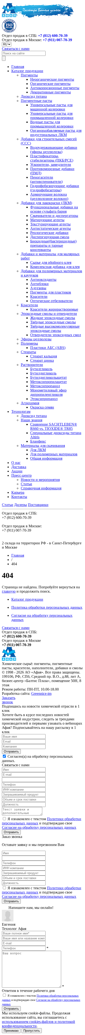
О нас (16, 463)
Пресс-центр (21, 475)
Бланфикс (38, 441)
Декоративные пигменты (50, 92)
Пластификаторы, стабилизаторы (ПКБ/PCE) (51, 158)
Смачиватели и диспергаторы (54, 216)
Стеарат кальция (43, 356)
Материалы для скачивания (43, 446)
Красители (38, 297)
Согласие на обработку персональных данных (39, 827)
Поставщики (38, 505)
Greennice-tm (41, 693)
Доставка (18, 467)
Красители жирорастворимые (54, 309)
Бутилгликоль (41, 369)
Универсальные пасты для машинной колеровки (51, 107)
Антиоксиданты (43, 279)
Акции (16, 471)
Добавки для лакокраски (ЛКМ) (46, 203)
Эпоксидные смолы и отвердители (49, 314)
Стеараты (28, 352)
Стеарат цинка (42, 360)
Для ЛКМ (38, 450)
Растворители (32, 365)
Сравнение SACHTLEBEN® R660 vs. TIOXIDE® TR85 (53, 426)
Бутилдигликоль (43, 373)
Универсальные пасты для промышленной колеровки (51, 115)
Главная (17, 67)
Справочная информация (41, 488)
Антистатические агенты (50, 228)
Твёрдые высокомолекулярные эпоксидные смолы (55, 328)
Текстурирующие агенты (50, 224)
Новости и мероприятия (40, 480)
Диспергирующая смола (49, 237)
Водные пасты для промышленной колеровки (51, 124)
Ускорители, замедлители (50, 165)
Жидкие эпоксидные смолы (52, 318)
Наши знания (31, 420)
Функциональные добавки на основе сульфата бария (54, 209)
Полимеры (29, 343)
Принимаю (11, 1030)
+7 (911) (57, 40)
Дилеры (20, 505)
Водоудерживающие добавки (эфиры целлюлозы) (53, 149)
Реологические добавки (49, 233)
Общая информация (46, 458)
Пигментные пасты (36, 101)
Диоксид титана (34, 96)
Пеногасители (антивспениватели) (46, 179)
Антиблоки (39, 284)
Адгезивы (38, 288)
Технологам (20, 412)
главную (9, 591)
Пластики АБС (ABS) (47, 348)
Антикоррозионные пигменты (54, 88)
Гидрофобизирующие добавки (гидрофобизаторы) (54, 188)
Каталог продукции (27, 71)
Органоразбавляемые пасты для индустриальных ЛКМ (55, 132)
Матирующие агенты (47, 220)
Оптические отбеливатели (51, 301)
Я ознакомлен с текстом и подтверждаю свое (41, 823)
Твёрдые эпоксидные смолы (53, 322)
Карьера (17, 492)
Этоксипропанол (44, 399)
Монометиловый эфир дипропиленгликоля (48, 392)
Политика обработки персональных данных (46, 607)
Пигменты (29, 75)
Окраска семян (42, 407)
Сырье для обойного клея (50, 262)
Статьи (26, 484)
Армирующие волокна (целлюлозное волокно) (49, 196)
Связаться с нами (16, 49)
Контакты (19, 497)
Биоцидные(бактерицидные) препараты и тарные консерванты (53, 245)
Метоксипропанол (45, 386)
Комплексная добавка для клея (55, 267)
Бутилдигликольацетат (48, 377)
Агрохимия (30, 403)
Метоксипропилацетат (48, 382)
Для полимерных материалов (53, 454)
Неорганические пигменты (52, 79)
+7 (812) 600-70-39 (53, 36)
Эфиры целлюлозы (36, 339)
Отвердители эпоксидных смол (55, 335)
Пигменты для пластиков (50, 292)
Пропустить (31, 1030)
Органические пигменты (50, 84)
